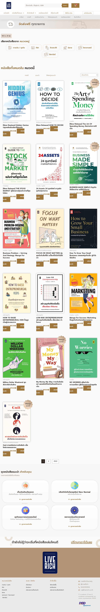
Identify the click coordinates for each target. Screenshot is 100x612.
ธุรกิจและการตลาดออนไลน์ (26, 516)
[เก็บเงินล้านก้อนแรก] (25, 485)
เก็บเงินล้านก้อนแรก (25, 492)
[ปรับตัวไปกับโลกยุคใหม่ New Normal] (74, 485)
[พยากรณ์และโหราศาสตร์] (74, 510)
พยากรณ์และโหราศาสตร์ (74, 516)
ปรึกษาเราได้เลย (81, 542)
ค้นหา (65, 5)
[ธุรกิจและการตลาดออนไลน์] (25, 510)
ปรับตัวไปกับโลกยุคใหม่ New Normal (74, 492)
